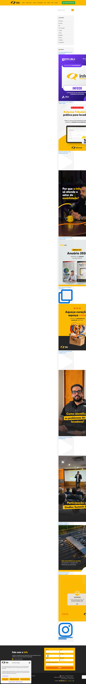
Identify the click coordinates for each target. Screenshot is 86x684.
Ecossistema (40, 2)
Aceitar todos (5, 679)
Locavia (34, 2)
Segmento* (62, 658)
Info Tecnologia (61, 28)
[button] (29, 662)
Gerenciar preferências (25, 679)
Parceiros (60, 37)
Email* (61, 649)
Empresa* (62, 653)
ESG (45, 2)
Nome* (47, 649)
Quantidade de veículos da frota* (52, 662)
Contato (56, 2)
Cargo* (47, 658)
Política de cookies (12, 681)
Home (23, 2)
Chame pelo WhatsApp (69, 2)
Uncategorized (61, 42)
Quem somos (29, 2)
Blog (52, 2)
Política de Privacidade (19, 681)
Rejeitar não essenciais (14, 679)
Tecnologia (61, 40)
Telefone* (48, 653)
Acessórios (61, 20)
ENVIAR (59, 667)
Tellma (48, 2)
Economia (60, 23)
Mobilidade (61, 35)
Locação (60, 30)
